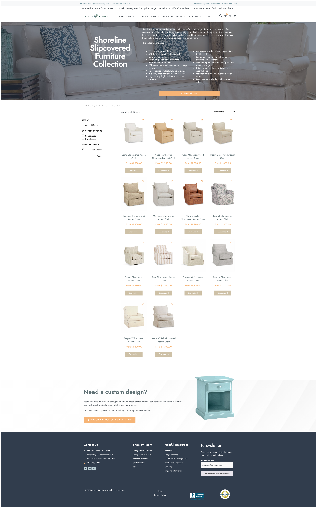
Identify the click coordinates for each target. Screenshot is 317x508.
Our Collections (173, 16)
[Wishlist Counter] (235, 15)
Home (82, 106)
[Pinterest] (94, 468)
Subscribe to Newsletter (217, 473)
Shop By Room (126, 16)
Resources (195, 16)
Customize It (134, 170)
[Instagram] (90, 468)
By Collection (90, 106)
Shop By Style (149, 16)
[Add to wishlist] (142, 120)
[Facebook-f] (85, 468)
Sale (210, 16)
